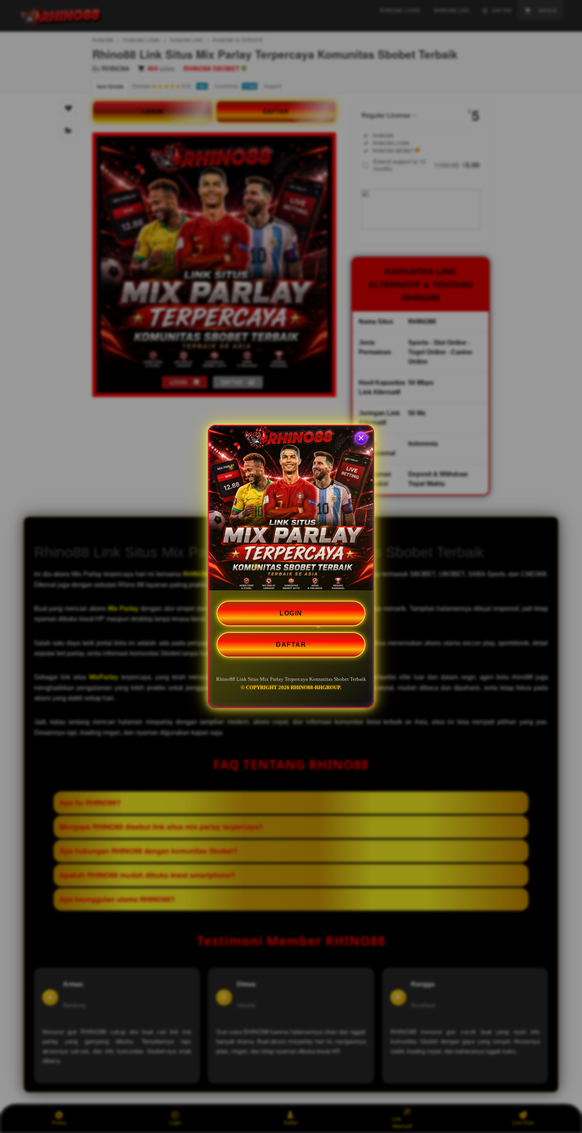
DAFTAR (291, 644)
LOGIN (291, 613)
